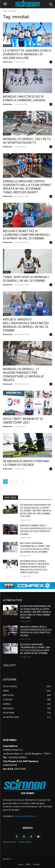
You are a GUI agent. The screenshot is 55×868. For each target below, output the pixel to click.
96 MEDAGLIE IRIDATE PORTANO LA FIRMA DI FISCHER (26, 463)
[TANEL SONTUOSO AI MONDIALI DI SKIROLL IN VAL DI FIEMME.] (27, 261)
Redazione (7, 62)
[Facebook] (17, 836)
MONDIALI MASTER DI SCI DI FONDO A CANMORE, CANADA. (24, 98)
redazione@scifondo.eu (25, 816)
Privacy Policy (9, 842)
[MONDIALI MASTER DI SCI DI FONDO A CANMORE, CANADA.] (27, 80)
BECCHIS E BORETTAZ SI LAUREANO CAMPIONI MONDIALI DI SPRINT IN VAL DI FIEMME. (26, 234)
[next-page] (23, 481)
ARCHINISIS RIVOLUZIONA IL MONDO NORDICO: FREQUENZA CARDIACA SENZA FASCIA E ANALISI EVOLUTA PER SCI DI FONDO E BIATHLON (34, 567)
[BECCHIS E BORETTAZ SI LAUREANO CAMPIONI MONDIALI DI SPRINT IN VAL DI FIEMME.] (27, 215)
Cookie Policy (24, 842)
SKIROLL (7, 134)
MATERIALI (8, 456)
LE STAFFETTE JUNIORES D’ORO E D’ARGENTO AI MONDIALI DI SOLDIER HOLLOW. (27, 54)
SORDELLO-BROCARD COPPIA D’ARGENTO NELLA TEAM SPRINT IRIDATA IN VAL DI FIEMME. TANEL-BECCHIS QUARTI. (27, 187)
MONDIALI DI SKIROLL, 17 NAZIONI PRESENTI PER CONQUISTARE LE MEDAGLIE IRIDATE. (23, 374)
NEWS (6, 92)
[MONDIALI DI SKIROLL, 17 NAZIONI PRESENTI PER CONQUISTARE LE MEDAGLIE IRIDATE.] (27, 353)
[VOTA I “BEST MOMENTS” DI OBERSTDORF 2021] (27, 403)
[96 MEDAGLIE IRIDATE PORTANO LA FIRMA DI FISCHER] (27, 445)
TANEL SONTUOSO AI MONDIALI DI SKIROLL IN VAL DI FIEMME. (26, 278)
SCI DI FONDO (9, 414)
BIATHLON (7, 46)
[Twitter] (31, 836)
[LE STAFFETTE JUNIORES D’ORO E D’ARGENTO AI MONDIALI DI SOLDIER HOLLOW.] (27, 34)
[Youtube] (38, 836)
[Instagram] (24, 836)
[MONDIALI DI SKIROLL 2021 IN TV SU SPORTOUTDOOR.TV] (27, 123)
